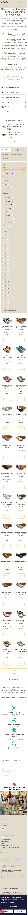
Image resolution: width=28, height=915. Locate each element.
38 (7, 285)
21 (6, 239)
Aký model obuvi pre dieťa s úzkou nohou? (12, 875)
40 (7, 292)
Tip (7, 184)
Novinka (8, 180)
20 (6, 235)
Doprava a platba (5, 839)
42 (6, 299)
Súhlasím (19, 911)
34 (6, 271)
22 (6, 242)
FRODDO (3, 56)
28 (6, 253)
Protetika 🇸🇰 (9, 218)
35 (6, 274)
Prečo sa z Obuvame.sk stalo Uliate (10, 852)
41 (7, 295)
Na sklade (9, 173)
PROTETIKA (23, 56)
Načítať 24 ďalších (14, 670)
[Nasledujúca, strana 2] (14, 675)
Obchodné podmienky (6, 845)
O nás (2, 843)
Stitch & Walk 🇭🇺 (10, 222)
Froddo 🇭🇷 (9, 201)
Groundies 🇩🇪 (9, 204)
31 (6, 260)
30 (7, 256)
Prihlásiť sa (5, 775)
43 (6, 303)
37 (7, 281)
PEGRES (12, 59)
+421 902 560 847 (5, 825)
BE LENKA (18, 58)
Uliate (7, 226)
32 (6, 263)
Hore (15, 683)
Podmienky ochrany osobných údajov (10, 847)
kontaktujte (11, 79)
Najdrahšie (5, 154)
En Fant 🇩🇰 (8, 197)
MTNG (7, 211)
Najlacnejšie (15, 150)
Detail (6, 340)
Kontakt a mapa (5, 841)
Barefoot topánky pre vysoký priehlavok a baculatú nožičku (12, 893)
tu (15, 902)
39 (7, 288)
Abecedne (5, 158)
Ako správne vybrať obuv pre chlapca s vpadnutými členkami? (11, 871)
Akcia (7, 177)
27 (6, 249)
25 (6, 246)
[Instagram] (3, 828)
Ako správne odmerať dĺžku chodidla (10, 851)
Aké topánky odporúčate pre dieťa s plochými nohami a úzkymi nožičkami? (13, 866)
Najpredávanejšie (16, 154)
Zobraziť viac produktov (13, 141)
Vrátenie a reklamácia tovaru (8, 849)
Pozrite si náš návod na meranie (11, 77)
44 (6, 306)
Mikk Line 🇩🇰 (9, 208)
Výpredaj (8, 187)
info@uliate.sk (4, 823)
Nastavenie (13, 906)
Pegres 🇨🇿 (8, 215)
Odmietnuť (7, 911)
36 (7, 278)
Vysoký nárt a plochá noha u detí (9, 888)
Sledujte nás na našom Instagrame (14, 788)
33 (6, 267)
